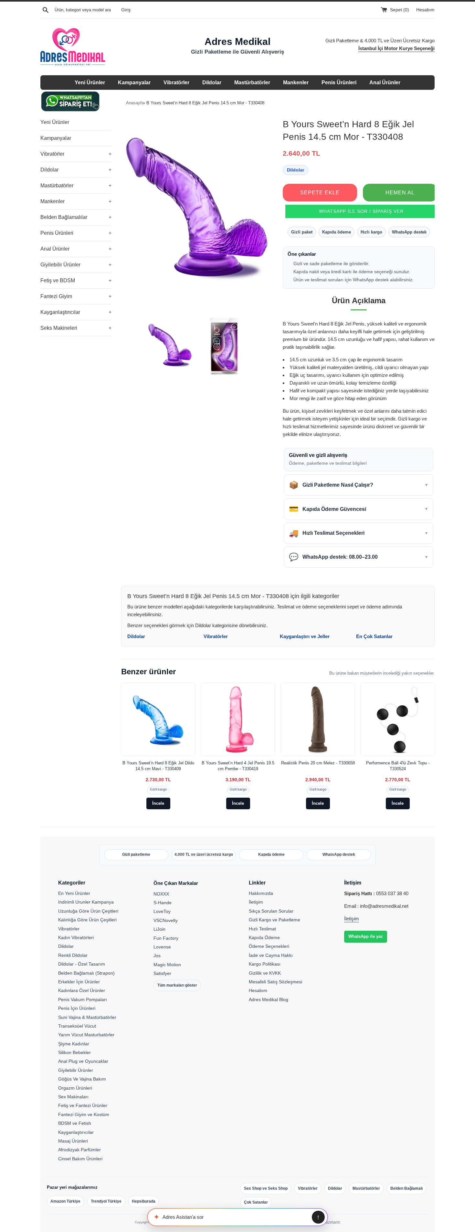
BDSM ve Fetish (74, 1123)
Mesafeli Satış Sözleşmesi (275, 981)
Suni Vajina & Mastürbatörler (87, 1017)
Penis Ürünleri (339, 82)
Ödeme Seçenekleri (269, 946)
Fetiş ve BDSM (75, 280)
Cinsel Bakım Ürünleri (80, 1158)
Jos (157, 955)
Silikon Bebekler (74, 1052)
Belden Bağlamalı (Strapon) (86, 973)
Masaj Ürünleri (73, 1141)
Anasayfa (135, 102)
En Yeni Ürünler (74, 893)
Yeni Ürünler (90, 82)
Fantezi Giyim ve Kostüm (83, 1114)
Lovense (162, 946)
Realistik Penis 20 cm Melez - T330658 (318, 763)
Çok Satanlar (256, 1202)
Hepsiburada (143, 1201)
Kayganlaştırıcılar (75, 312)
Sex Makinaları (73, 1096)
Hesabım (425, 9)
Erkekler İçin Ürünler (79, 981)
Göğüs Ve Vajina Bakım (82, 1079)
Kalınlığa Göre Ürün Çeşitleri (87, 919)
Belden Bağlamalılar (75, 217)
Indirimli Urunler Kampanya (86, 902)
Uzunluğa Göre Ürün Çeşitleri (88, 911)
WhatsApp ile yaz (365, 936)
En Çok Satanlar (374, 636)
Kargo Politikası (264, 964)
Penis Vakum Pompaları (82, 999)
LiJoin (159, 929)
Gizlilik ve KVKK (265, 973)
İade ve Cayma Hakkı (271, 955)
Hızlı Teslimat (262, 928)
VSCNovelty (165, 920)
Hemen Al (400, 192)
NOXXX (161, 893)
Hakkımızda (261, 893)
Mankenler (296, 82)
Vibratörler (176, 82)
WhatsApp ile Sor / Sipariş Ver (361, 211)
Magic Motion (167, 964)
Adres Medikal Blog (268, 999)
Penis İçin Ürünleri (76, 1008)
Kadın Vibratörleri (76, 937)
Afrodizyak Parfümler (79, 1149)
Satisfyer (162, 973)
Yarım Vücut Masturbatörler (86, 1034)
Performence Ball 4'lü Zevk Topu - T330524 (397, 766)
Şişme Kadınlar (73, 1043)
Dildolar (211, 82)
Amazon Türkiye (65, 1201)
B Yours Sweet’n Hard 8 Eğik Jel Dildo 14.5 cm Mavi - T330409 (158, 766)
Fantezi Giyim (75, 296)
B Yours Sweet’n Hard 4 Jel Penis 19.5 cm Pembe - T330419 (238, 766)
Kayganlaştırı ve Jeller (305, 636)
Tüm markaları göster (177, 985)
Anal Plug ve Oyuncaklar (83, 1061)
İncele (158, 803)
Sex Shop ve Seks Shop (266, 1188)
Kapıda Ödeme (264, 937)
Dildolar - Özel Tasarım (81, 964)
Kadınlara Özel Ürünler (81, 990)
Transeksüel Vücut (77, 1026)
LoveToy (162, 911)
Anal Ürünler (384, 82)
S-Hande (162, 902)
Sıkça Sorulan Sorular (271, 911)
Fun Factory (165, 938)
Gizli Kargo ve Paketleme (274, 919)
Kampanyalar (134, 82)
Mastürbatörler (252, 82)
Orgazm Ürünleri (75, 1088)
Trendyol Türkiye (106, 1201)
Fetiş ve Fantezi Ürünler (82, 1105)
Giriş (126, 9)
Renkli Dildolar (73, 955)
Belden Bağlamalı (406, 1188)
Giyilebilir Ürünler (75, 264)
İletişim (256, 902)
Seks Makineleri (75, 328)
